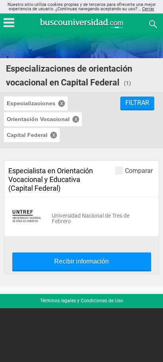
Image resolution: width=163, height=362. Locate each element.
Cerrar (148, 8)
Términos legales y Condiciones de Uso (81, 300)
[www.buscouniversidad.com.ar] (81, 27)
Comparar (139, 170)
